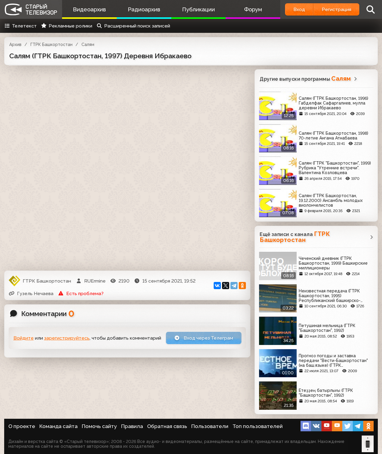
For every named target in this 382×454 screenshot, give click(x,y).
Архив (15, 44)
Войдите (23, 338)
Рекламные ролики (70, 26)
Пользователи (209, 426)
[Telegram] (234, 285)
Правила (132, 426)
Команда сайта (58, 426)
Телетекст (24, 26)
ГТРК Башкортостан (51, 44)
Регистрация (336, 9)
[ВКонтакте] (217, 285)
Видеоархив (89, 9)
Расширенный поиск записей (137, 26)
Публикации (198, 9)
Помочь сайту (99, 426)
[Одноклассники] (242, 285)
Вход (299, 9)
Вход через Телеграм (207, 338)
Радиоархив (144, 9)
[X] (225, 285)
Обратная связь (167, 426)
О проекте (21, 426)
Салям (87, 44)
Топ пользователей (257, 426)
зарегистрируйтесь (67, 338)
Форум (253, 9)
